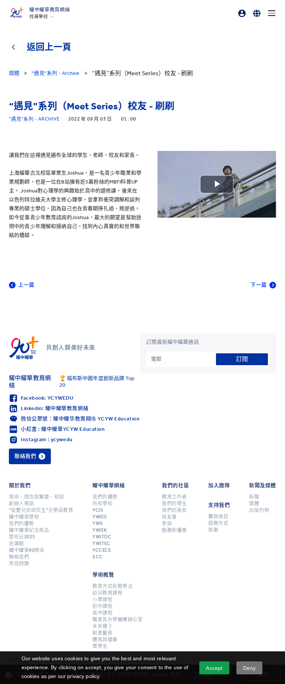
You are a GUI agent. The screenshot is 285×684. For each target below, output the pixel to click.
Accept (214, 668)
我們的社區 (175, 485)
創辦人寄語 (21, 503)
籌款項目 (218, 516)
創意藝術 (102, 632)
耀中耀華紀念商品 (29, 530)
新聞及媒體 (262, 485)
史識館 (16, 543)
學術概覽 (103, 575)
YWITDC (101, 536)
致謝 (213, 529)
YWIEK (99, 530)
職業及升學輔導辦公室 (117, 619)
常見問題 (19, 563)
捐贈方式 (218, 523)
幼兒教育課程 (107, 592)
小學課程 (102, 599)
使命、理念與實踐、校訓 (36, 496)
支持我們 (219, 505)
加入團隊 (219, 485)
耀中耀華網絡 (108, 485)
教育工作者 (174, 496)
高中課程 (102, 612)
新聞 (254, 496)
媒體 (254, 503)
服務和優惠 (174, 530)
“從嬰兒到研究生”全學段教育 (41, 510)
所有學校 (102, 503)
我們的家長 (174, 510)
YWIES (99, 516)
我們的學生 (174, 503)
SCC (97, 556)
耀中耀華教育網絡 (49, 9)
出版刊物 (259, 510)
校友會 (169, 516)
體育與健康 (105, 639)
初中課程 (102, 606)
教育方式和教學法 (112, 586)
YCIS (97, 510)
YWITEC (101, 543)
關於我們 (19, 485)
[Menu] (271, 13)
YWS (97, 523)
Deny (249, 668)
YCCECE (101, 550)
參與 (167, 523)
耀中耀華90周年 (27, 550)
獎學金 (100, 646)
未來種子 (102, 626)
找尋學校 (38, 16)
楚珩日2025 (22, 536)
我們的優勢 (21, 523)
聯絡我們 (19, 556)
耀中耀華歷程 (24, 516)
